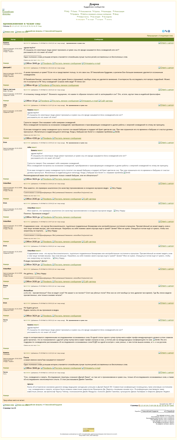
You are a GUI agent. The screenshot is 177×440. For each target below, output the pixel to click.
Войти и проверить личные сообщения (97, 14)
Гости (42, 60)
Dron (38, 135)
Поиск (75, 11)
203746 (27, 143)
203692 (27, 68)
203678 (27, 43)
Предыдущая (152, 36)
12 (29, 26)
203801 (27, 353)
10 (25, 26)
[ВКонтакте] (169, 31)
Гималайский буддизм (53, 31)
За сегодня (96, 17)
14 (34, 26)
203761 (27, 221)
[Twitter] (163, 31)
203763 (27, 269)
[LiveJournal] (166, 31)
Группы (97, 11)
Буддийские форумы (34, 31)
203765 (27, 303)
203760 (27, 203)
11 (27, 26)
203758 (27, 183)
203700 (27, 90)
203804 (27, 372)
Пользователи (86, 11)
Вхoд (116, 14)
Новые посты (84, 17)
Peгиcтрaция (119, 11)
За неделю (108, 17)
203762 (27, 246)
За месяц (109, 19)
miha (38, 60)
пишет (36, 110)
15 (36, 26)
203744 (27, 105)
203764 (27, 286)
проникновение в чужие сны (21, 23)
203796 (27, 320)
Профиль (75, 14)
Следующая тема (166, 36)
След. (40, 26)
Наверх (6, 63)
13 (32, 26)
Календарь (107, 11)
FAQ (67, 11)
